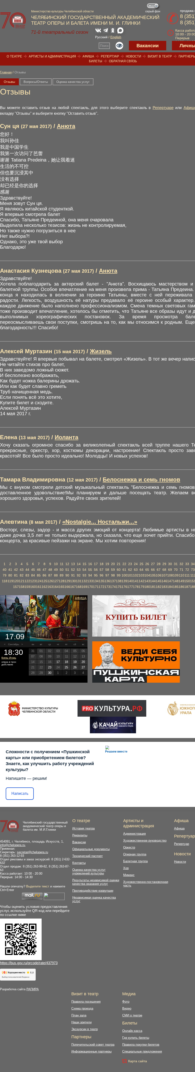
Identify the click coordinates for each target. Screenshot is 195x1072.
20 (113, 564)
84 (33, 575)
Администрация (134, 833)
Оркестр (129, 847)
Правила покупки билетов (140, 1044)
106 (158, 575)
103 (141, 575)
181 (153, 587)
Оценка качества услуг (73, 82)
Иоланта (66, 437)
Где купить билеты (135, 1037)
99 (119, 575)
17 (96, 564)
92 (79, 575)
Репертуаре (163, 108)
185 (176, 587)
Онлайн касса (132, 1031)
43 (22, 570)
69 (170, 570)
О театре (14, 56)
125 (44, 581)
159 (27, 587)
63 (136, 570)
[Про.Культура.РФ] (112, 708)
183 (164, 587)
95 (96, 575)
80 (10, 575)
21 (119, 564)
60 (119, 570)
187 (187, 587)
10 (56, 564)
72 (187, 570)
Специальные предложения (142, 1051)
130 (73, 581)
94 (90, 575)
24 (136, 564)
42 (16, 570)
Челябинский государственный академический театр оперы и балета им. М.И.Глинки (45, 826)
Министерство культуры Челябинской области (62, 11)
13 (73, 564)
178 (136, 587)
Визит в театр (160, 56)
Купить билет (136, 617)
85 (39, 575)
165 (61, 587)
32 (181, 564)
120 (16, 581)
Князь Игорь (8, 657)
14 (79, 564)
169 (84, 587)
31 (176, 564)
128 (61, 581)
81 (16, 575)
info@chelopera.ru (12, 845)
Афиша (88, 56)
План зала (78, 1015)
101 (130, 575)
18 (101, 564)
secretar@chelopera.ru (32, 852)
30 (170, 564)
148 (176, 581)
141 (136, 581)
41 (10, 570)
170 (90, 587)
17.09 (14, 636)
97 (107, 575)
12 (67, 564)
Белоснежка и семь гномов (141, 479)
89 (61, 575)
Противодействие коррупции (92, 890)
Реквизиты (79, 835)
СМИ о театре (132, 1015)
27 (153, 564)
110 (181, 575)
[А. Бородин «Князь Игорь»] (44, 618)
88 (56, 575)
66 (153, 570)
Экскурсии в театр (84, 1029)
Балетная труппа (135, 861)
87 (50, 575)
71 (181, 570)
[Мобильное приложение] (113, 725)
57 (101, 570)
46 (39, 570)
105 (153, 575)
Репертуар (110, 56)
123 (33, 581)
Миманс (129, 875)
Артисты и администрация (52, 56)
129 (67, 581)
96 (101, 575)
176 (124, 587)
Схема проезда (82, 1008)
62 (130, 570)
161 (39, 587)
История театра (83, 828)
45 (33, 570)
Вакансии (147, 45)
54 (84, 570)
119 (10, 581)
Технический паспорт (87, 856)
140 (130, 581)
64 (141, 570)
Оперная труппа (134, 854)
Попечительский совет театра (92, 1044)
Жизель (101, 351)
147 (170, 581)
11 (61, 564)
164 (56, 587)
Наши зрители (81, 1022)
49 (56, 570)
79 (4, 575)
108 (170, 575)
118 (4, 581)
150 (187, 581)
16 (90, 564)
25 (141, 564)
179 (141, 587)
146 (164, 581)
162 (44, 587)
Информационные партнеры (91, 1051)
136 (107, 581)
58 (107, 570)
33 (187, 564)
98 (113, 575)
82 (22, 575)
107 (164, 575)
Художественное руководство (144, 840)
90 (67, 575)
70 (176, 570)
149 (181, 581)
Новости (133, 56)
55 (90, 570)
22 (124, 564)
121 (21, 581)
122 (27, 581)
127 (56, 581)
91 (73, 575)
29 (164, 564)
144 (153, 581)
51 (67, 570)
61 (124, 570)
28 (159, 564)
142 (141, 581)
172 (101, 587)
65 (147, 570)
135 (101, 581)
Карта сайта (137, 1061)
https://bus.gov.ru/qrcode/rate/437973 (29, 963)
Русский (101, 37)
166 (67, 587)
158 (21, 587)
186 (181, 587)
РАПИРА (32, 989)
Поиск (104, 46)
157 (16, 587)
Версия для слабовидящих (119, 45)
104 (147, 575)
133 (90, 581)
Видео (126, 1008)
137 (113, 581)
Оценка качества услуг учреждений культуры (89, 871)
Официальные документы (91, 849)
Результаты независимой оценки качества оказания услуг (95, 882)
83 (27, 575)
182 (158, 587)
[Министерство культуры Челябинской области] (33, 708)
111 (187, 575)
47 (44, 570)
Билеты (95, 61)
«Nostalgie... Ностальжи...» (99, 522)
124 (39, 581)
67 (159, 570)
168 (79, 587)
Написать (19, 793)
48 (50, 570)
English (115, 37)
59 (113, 570)
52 (73, 570)
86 (44, 575)
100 (124, 575)
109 (176, 575)
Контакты (79, 863)
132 (84, 581)
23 (130, 564)
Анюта (66, 126)
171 (96, 587)
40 (4, 570)
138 (119, 581)
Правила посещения (86, 1001)
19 (107, 564)
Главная (6, 72)
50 (61, 570)
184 (170, 587)
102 (136, 575)
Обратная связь (123, 61)
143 (147, 581)
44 (27, 570)
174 (113, 587)
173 (107, 587)
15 (84, 564)
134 (96, 581)
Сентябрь (13, 644)
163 (50, 587)
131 (79, 581)
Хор (126, 868)
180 (147, 587)
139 (124, 581)
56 (96, 570)
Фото (125, 1001)
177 (130, 587)
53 (79, 570)
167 (73, 587)
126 (50, 581)
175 (119, 587)
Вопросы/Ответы (36, 82)
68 (164, 570)
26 (147, 564)
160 (33, 587)
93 (84, 575)
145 (158, 581)
